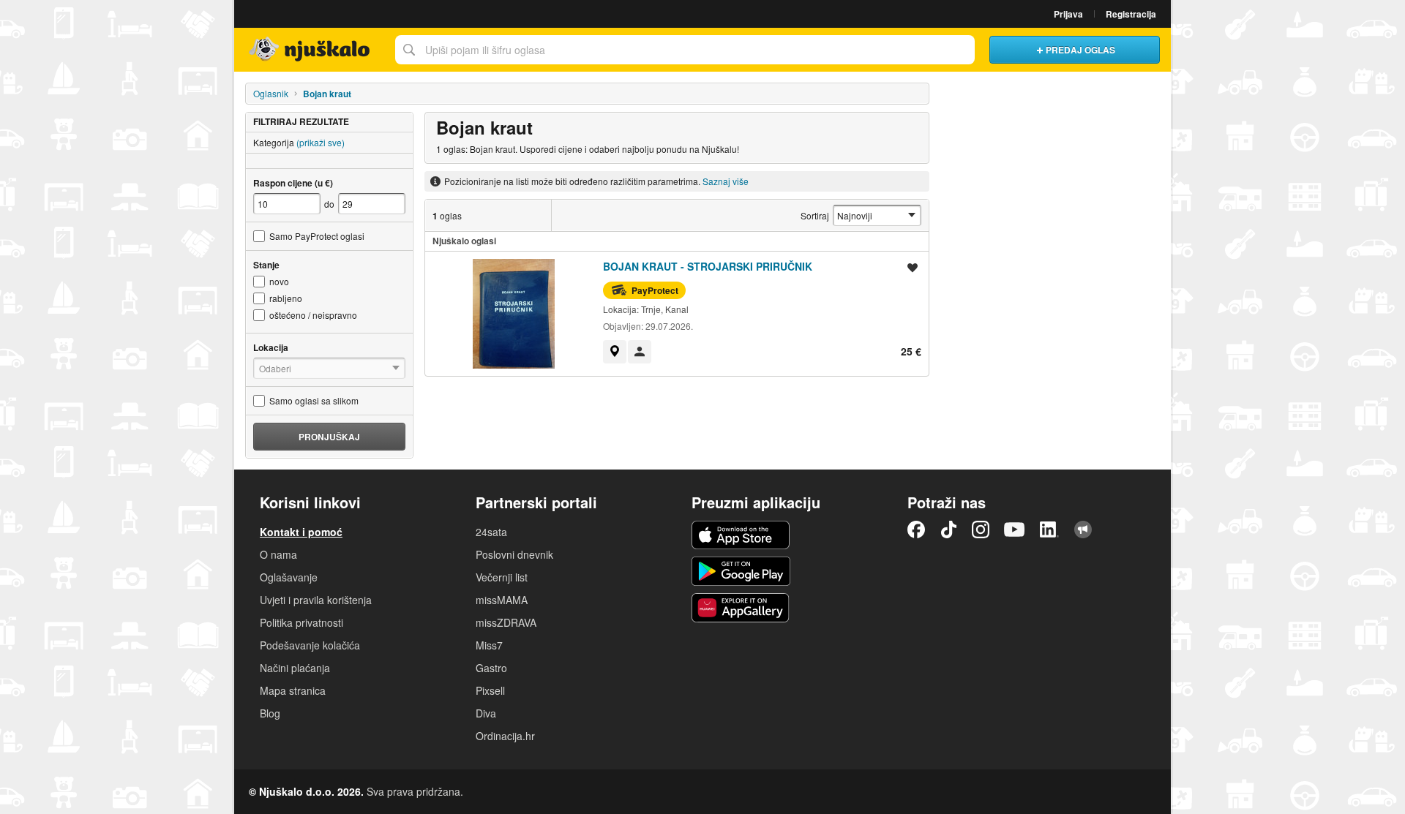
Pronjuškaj (329, 436)
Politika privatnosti (301, 622)
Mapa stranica (293, 690)
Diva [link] (486, 713)
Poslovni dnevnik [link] (514, 554)
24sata (491, 531)
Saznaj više (725, 181)
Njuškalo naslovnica (311, 50)
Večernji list (502, 577)
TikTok (948, 529)
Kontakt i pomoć (301, 531)
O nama (278, 554)
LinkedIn (1049, 529)
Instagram (980, 529)
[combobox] (685, 49)
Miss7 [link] (489, 645)
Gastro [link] (491, 667)
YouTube (1014, 529)
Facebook (916, 529)
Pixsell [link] (490, 690)
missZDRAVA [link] (506, 622)
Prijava (1068, 13)
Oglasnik (270, 93)
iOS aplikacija (741, 535)
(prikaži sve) (320, 142)
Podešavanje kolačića (310, 645)
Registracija (1131, 13)
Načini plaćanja (295, 667)
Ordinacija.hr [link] (505, 735)
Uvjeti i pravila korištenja (316, 599)
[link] (614, 351)
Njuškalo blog (1083, 529)
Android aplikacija (741, 571)
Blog (270, 713)
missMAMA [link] (502, 599)
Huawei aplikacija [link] (741, 607)
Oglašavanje (289, 577)
